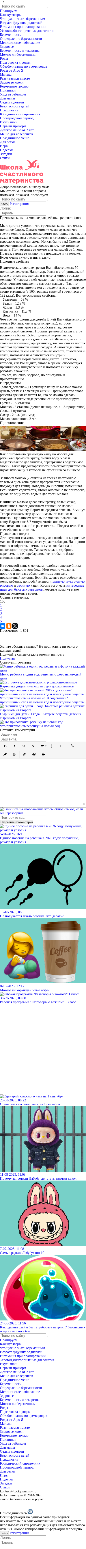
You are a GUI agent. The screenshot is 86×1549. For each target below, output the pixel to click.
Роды (4, 58)
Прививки (8, 90)
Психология (9, 110)
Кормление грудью (14, 86)
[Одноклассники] (8, 626)
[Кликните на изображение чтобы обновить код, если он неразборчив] (43, 813)
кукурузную (75, 581)
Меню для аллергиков (17, 134)
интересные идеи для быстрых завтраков (42, 587)
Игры (4, 146)
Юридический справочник (20, 114)
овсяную (23, 585)
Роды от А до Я (12, 70)
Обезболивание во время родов (24, 66)
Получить (7, 658)
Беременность (11, 34)
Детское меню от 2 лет (17, 130)
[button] (5, 746)
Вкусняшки (9, 122)
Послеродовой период (17, 118)
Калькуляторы (11, 15)
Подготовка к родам (15, 62)
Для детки (8, 142)
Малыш (6, 74)
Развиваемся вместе (15, 78)
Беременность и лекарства (20, 50)
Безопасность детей (15, 106)
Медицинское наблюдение (20, 42)
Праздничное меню (15, 138)
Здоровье (7, 46)
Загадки (6, 154)
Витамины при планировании (23, 27)
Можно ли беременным (18, 54)
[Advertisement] (43, 1047)
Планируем (9, 11)
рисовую (6, 585)
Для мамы (8, 98)
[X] (15, 626)
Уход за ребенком (13, 94)
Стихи (5, 158)
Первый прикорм (13, 126)
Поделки (7, 150)
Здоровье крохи (12, 82)
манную (58, 581)
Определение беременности (21, 38)
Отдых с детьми (12, 102)
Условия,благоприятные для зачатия (27, 30)
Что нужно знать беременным (23, 19)
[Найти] (47, 7)
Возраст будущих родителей (21, 23)
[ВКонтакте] (2, 626)
